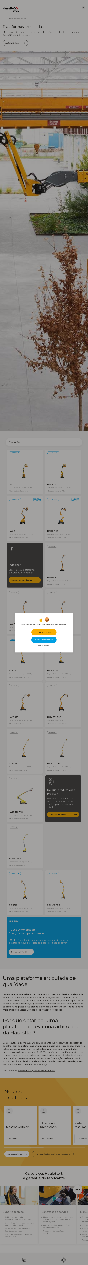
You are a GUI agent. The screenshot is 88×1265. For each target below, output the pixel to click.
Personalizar (44, 646)
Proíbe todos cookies (44, 640)
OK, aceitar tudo (44, 632)
